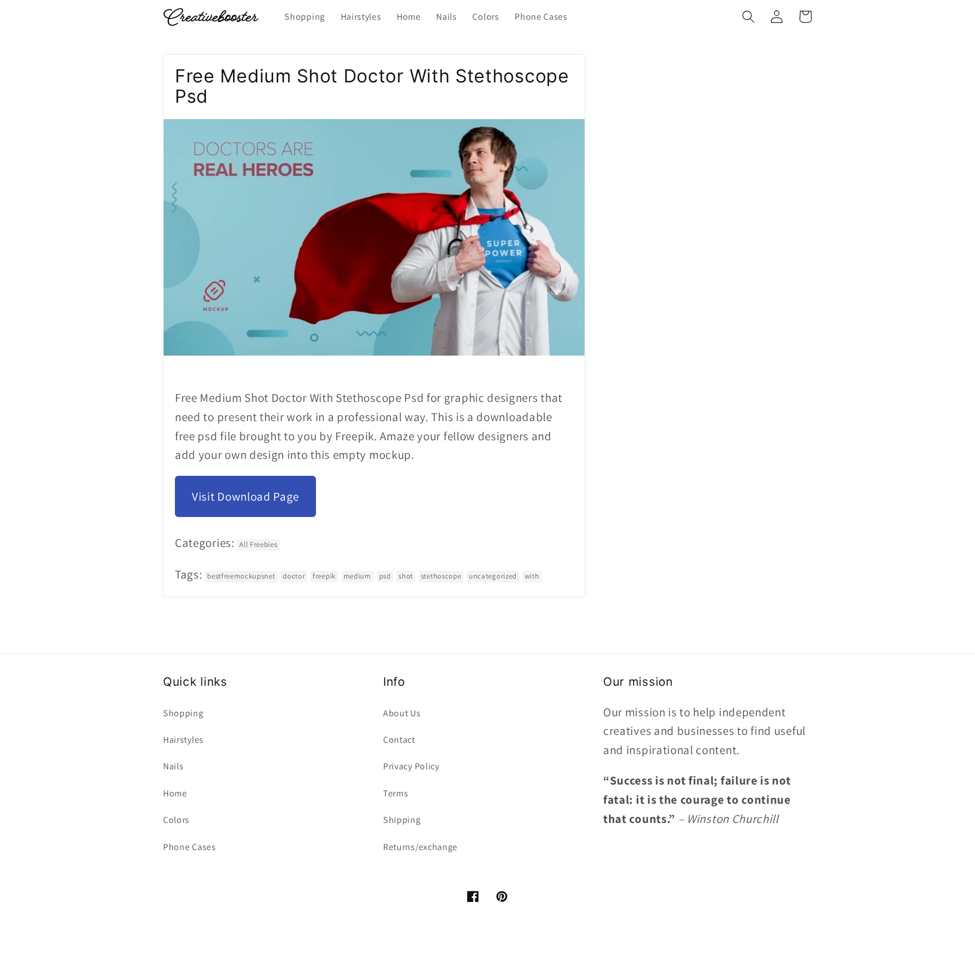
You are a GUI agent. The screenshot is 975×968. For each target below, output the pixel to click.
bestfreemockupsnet (241, 576)
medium (357, 576)
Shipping (402, 820)
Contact (399, 740)
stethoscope (441, 576)
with (532, 576)
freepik (324, 576)
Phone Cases (189, 847)
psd (385, 576)
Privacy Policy (411, 766)
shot (405, 576)
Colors (176, 820)
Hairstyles (183, 740)
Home (175, 793)
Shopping (183, 713)
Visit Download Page (245, 496)
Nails (173, 766)
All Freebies (258, 544)
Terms (395, 793)
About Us (402, 713)
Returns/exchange (420, 847)
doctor (294, 576)
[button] (748, 16)
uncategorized (493, 576)
